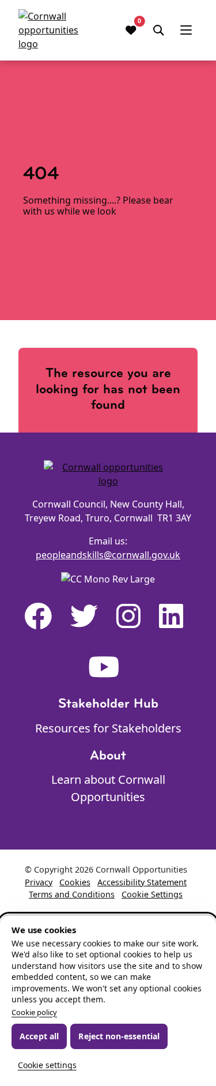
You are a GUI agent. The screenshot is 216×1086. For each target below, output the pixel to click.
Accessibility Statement (142, 882)
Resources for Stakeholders (108, 728)
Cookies (74, 882)
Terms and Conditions (72, 894)
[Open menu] (186, 30)
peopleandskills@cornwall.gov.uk (108, 554)
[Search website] (158, 30)
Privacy (38, 882)
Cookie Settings (152, 894)
